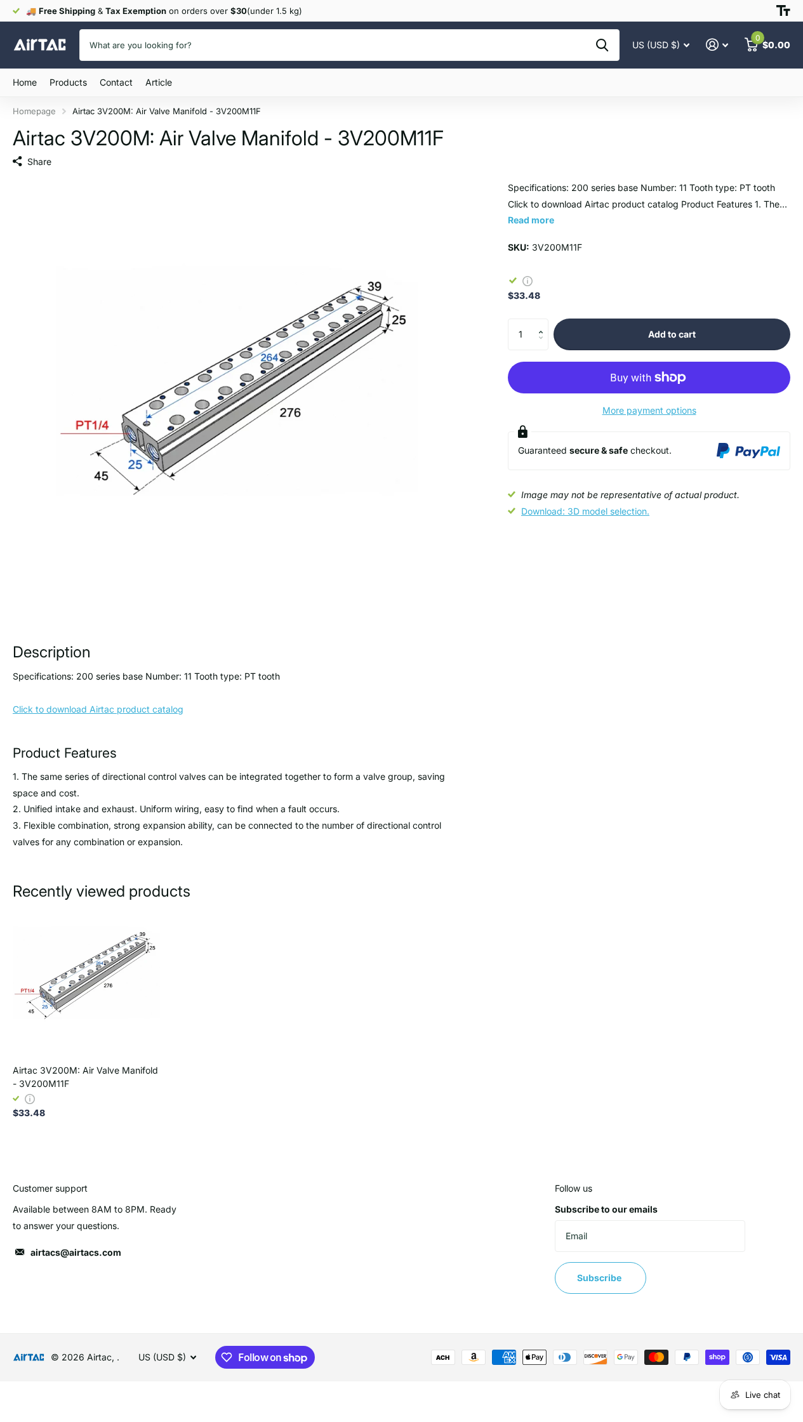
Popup (527, 280)
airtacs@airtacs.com (75, 1252)
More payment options (649, 410)
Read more (531, 219)
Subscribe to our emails (606, 1209)
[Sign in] (717, 44)
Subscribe (600, 1277)
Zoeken (602, 45)
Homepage (34, 111)
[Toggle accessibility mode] (783, 11)
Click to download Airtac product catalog (98, 709)
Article (158, 82)
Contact (116, 82)
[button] (544, 323)
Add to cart (672, 334)
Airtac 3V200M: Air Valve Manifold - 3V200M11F (85, 1077)
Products (68, 82)
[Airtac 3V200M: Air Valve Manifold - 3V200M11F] (86, 981)
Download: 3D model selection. (585, 511)
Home (25, 82)
